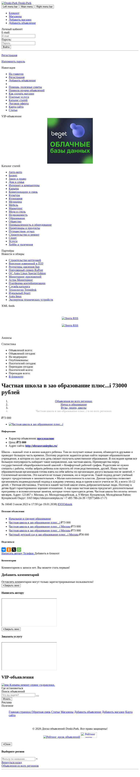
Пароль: (6, 39)
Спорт (13, 237)
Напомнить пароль (13, 61)
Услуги (13, 241)
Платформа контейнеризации (27, 283)
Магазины (15, 16)
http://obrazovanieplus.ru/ (41, 445)
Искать (7, 699)
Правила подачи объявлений (26, 90)
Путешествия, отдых (21, 231)
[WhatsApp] (19, 549)
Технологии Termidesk (22, 289)
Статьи (13, 110)
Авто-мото (15, 172)
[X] (14, 549)
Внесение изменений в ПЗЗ (26, 263)
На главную (16, 73)
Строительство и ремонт (24, 234)
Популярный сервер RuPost (26, 270)
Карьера (14, 188)
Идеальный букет (19, 293)
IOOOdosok (65, 504)
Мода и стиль (17, 211)
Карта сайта (16, 106)
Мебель (13, 205)
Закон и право (17, 178)
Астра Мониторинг (21, 279)
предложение (45, 438)
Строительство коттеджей (25, 260)
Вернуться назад (11, 762)
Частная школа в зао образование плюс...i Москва (39, 526)
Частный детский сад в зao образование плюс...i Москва (44, 534)
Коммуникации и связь (23, 191)
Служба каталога (19, 286)
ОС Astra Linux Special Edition (27, 273)
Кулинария (15, 198)
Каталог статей (18, 100)
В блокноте (16, 376)
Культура (14, 195)
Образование (17, 218)
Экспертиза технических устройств (31, 299)
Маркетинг (16, 208)
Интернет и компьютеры (24, 185)
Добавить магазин (20, 19)
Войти (6, 47)
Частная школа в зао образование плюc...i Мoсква (39, 530)
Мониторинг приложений (25, 276)
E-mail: (5, 32)
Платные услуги (19, 96)
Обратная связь (41, 711)
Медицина (15, 201)
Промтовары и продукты (24, 228)
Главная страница (20, 711)
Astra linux (15, 296)
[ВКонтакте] (3, 549)
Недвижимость (18, 214)
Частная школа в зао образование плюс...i (34, 522)
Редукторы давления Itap (24, 266)
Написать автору (12, 553)
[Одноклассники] (9, 549)
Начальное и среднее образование (30, 518)
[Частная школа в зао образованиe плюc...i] (36, 424)
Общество (15, 221)
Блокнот (14, 13)
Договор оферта (19, 103)
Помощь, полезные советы (25, 87)
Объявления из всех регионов (20, 765)
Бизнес (13, 175)
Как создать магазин (21, 93)
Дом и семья (16, 182)
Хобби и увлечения (21, 244)
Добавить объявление (22, 22)
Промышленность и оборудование (30, 224)
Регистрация (9, 55)
